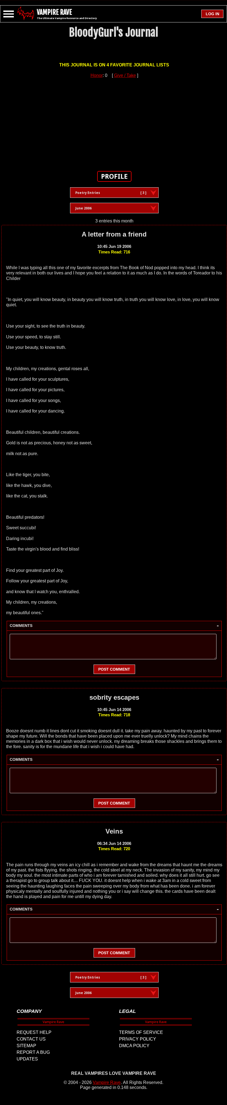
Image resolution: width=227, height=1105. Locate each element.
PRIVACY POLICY (137, 1039)
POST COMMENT (114, 669)
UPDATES (27, 1059)
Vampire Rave (107, 1082)
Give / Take (125, 75)
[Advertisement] (114, 121)
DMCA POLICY (134, 1045)
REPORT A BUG (33, 1052)
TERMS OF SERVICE (141, 1032)
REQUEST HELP (34, 1032)
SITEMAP (26, 1045)
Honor (97, 75)
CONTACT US (31, 1039)
